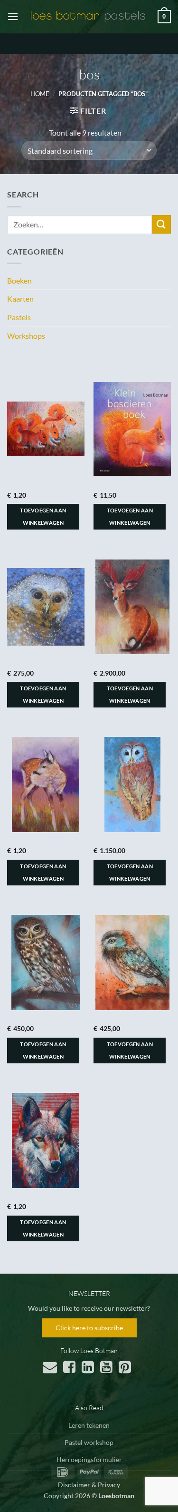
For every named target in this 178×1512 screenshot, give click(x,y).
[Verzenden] (161, 224)
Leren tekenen (89, 1425)
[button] (13, 16)
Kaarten (20, 298)
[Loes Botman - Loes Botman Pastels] (88, 17)
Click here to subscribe (89, 1328)
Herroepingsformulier (89, 1459)
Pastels (19, 317)
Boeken (19, 280)
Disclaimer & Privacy (89, 1485)
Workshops (26, 335)
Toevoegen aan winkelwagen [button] (43, 516)
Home (39, 94)
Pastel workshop (89, 1442)
